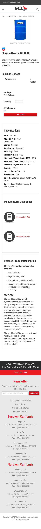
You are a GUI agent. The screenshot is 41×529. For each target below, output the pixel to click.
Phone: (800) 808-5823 (20, 475)
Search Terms (20, 404)
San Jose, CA (20, 501)
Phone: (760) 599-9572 (20, 438)
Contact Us (20, 372)
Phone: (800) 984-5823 (20, 427)
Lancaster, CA (20, 453)
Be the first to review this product (20, 43)
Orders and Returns (20, 408)
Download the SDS (23, 236)
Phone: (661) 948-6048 (20, 459)
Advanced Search (20, 411)
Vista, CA (20, 432)
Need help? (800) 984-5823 (11, 2)
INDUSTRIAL (12, 16)
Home (3, 16)
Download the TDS (23, 217)
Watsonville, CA (20, 491)
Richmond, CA (20, 469)
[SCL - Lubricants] (21, 9)
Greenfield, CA (20, 480)
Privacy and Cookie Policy (20, 401)
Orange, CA (20, 421)
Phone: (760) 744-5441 (20, 449)
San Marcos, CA (20, 443)
